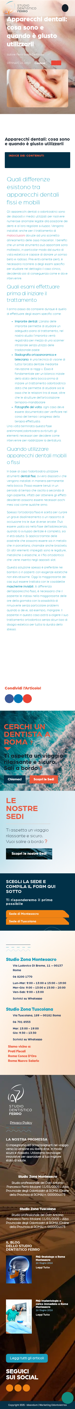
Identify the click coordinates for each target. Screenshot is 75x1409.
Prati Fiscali (17, 1051)
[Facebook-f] (9, 1388)
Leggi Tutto (43, 1267)
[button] (65, 8)
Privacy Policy (21, 1123)
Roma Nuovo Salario (23, 1060)
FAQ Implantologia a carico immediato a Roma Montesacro (52, 1304)
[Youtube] (26, 1388)
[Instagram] (18, 1388)
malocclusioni (16, 235)
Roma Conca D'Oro (22, 1056)
